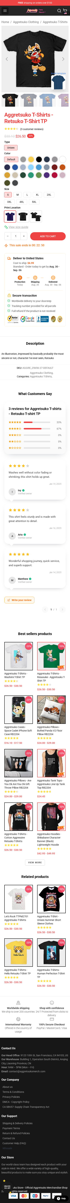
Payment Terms (11, 1128)
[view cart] (65, 11)
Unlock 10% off (7, 1187)
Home (5, 22)
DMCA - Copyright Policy (16, 1101)
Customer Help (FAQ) (14, 1143)
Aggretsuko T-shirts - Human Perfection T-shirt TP (51, 973)
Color (7, 153)
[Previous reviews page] (45, 609)
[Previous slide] (7, 59)
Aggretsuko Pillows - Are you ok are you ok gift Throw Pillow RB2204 (17, 784)
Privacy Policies (11, 1096)
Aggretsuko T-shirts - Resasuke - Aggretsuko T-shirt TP (51, 677)
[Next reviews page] (62, 609)
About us (8, 1086)
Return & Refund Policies (16, 1133)
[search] (59, 11)
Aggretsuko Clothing (26, 22)
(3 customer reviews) (31, 129)
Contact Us (9, 1138)
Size (6, 189)
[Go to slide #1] (10, 100)
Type (7, 142)
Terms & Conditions (13, 1091)
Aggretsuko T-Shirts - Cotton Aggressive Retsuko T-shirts (15, 838)
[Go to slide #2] (28, 100)
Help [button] (63, 1198)
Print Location (12, 207)
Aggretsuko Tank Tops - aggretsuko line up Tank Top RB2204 (51, 784)
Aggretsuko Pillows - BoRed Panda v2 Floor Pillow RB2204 (49, 731)
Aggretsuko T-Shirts (55, 22)
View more (35, 862)
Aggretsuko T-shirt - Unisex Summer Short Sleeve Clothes (49, 920)
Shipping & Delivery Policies (17, 1123)
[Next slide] (63, 59)
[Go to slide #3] (47, 100)
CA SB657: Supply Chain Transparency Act (26, 1106)
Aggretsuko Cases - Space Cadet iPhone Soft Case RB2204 (18, 731)
